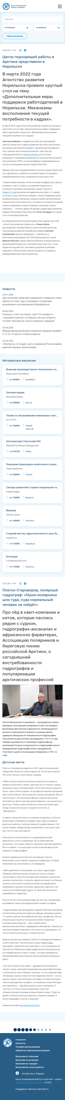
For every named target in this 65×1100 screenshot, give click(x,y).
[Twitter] (20, 50)
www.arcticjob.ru (32, 154)
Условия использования (28, 1047)
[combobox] (16, 28)
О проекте (21, 1039)
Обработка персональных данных (33, 1050)
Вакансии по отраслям (27, 1056)
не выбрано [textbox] (10, 28)
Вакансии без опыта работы (30, 1067)
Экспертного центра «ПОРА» (30, 1082)
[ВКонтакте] (25, 50)
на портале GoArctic (30, 1005)
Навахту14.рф (9, 192)
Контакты (21, 1043)
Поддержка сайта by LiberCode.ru (32, 1089)
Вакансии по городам (26, 1063)
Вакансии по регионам (27, 1060)
